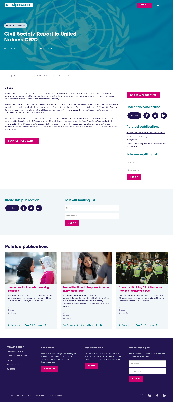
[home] (20, 5)
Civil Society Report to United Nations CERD (53, 76)
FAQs (9, 360)
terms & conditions (18, 356)
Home (7, 76)
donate (144, 5)
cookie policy (15, 352)
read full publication (21, 141)
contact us (49, 369)
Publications (28, 76)
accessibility (14, 365)
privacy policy (15, 347)
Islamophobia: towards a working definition (146, 133)
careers (11, 369)
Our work (17, 76)
